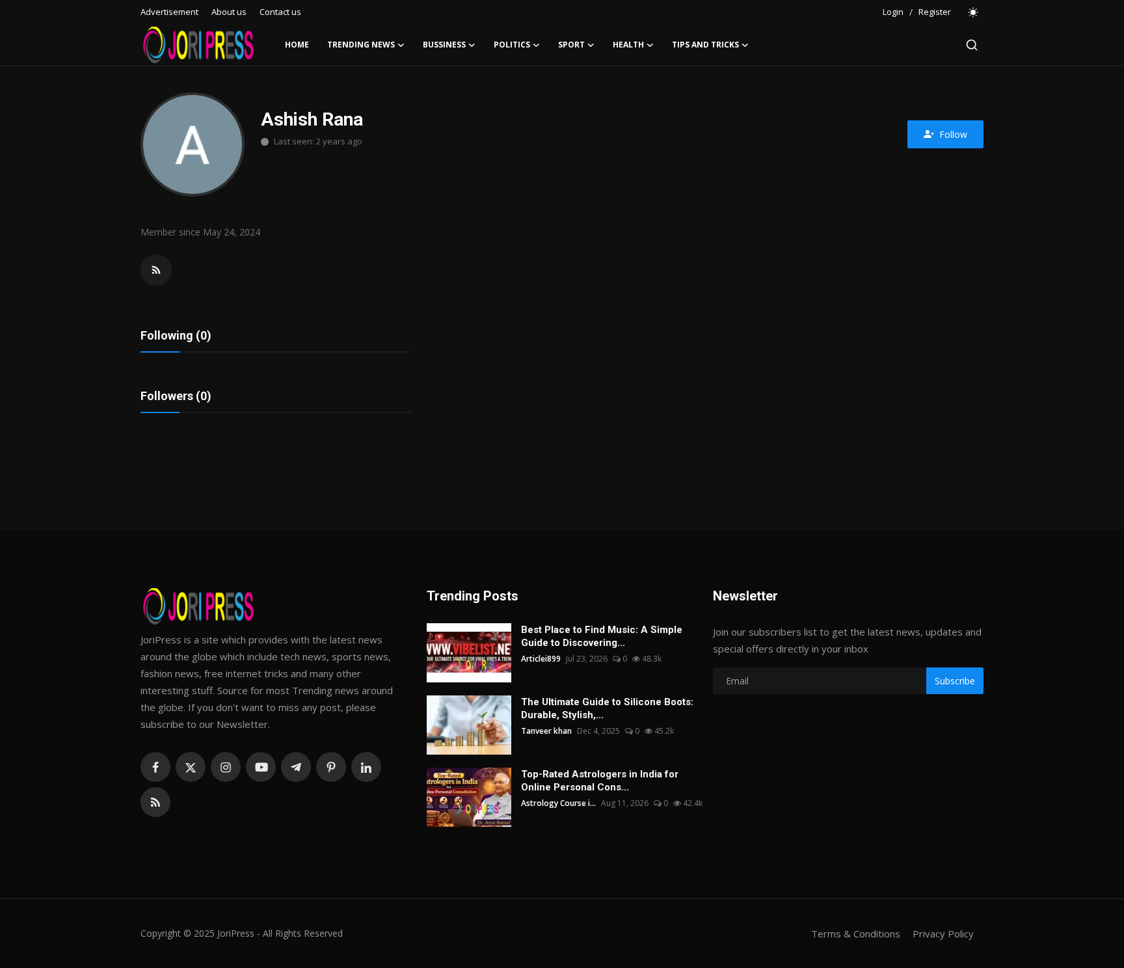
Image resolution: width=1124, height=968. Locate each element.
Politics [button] (512, 44)
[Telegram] (296, 767)
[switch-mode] (973, 12)
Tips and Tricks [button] (705, 44)
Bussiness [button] (444, 44)
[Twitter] (191, 767)
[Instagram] (226, 767)
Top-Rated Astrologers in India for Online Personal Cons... (599, 780)
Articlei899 (541, 658)
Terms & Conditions (855, 933)
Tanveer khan (546, 730)
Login (893, 12)
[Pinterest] (331, 767)
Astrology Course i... (558, 803)
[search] (971, 45)
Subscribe (955, 681)
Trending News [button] (361, 44)
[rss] (155, 802)
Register (934, 12)
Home (297, 44)
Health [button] (628, 44)
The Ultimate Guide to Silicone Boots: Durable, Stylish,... (607, 708)
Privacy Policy (943, 933)
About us (229, 12)
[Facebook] (155, 767)
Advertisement (169, 12)
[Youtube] (261, 767)
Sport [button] (571, 44)
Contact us (280, 12)
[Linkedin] (366, 767)
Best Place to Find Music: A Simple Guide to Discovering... (601, 636)
